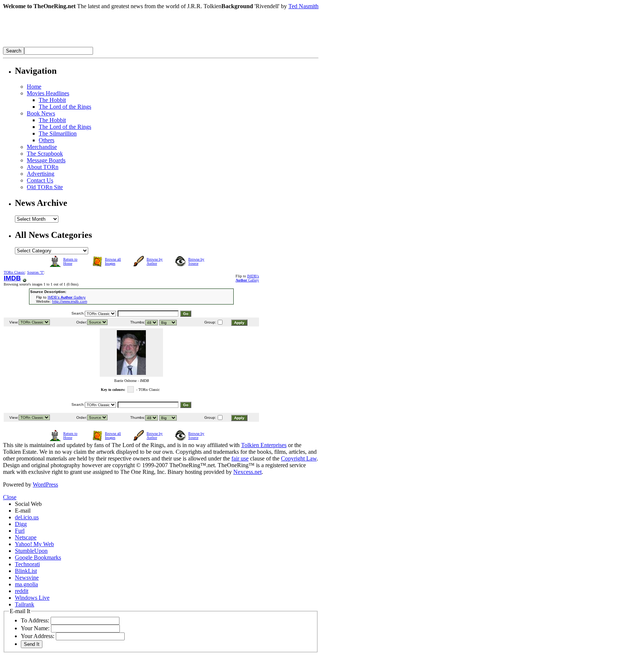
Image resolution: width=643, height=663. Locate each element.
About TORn (42, 167)
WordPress (45, 484)
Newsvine (27, 577)
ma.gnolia (26, 584)
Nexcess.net (247, 472)
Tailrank (24, 604)
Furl (20, 530)
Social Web (28, 504)
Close (9, 497)
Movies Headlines (48, 93)
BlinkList (26, 571)
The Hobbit (52, 100)
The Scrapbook (45, 153)
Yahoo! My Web (34, 544)
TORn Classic (14, 272)
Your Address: (37, 636)
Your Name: (35, 628)
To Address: (35, 620)
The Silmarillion (58, 133)
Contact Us (40, 180)
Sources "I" (35, 272)
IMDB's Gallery (247, 278)
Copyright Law (299, 458)
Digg (21, 524)
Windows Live (32, 598)
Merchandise (42, 147)
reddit (21, 591)
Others (46, 140)
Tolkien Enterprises (264, 445)
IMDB (12, 278)
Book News (41, 113)
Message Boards (46, 160)
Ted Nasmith (303, 6)
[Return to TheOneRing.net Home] (114, 45)
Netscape (25, 537)
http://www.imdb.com (69, 301)
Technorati (27, 564)
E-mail (23, 510)
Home (34, 86)
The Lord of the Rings (65, 106)
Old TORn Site (45, 187)
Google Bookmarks (38, 557)
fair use (240, 458)
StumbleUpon (31, 551)
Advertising (40, 173)
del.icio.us (27, 517)
